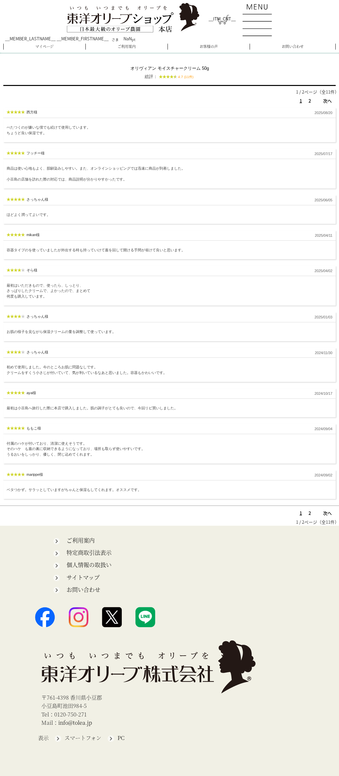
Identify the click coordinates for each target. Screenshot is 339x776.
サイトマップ (83, 577)
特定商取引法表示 (89, 552)
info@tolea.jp (75, 722)
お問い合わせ (293, 46)
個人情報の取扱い (89, 564)
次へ (327, 101)
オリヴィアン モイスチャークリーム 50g (169, 72)
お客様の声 (209, 46)
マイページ (44, 46)
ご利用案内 (127, 46)
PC (121, 738)
